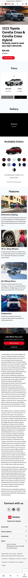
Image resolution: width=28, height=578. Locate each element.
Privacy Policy (4, 558)
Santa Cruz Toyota (12, 553)
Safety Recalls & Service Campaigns (16, 562)
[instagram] (18, 509)
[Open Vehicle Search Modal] (10, 575)
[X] (9, 509)
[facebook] (14, 509)
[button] (20, 97)
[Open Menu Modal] (2, 4)
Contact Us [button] (14, 347)
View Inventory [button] (8, 58)
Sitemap (24, 558)
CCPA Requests (12, 558)
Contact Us (18, 558)
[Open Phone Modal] (22, 4)
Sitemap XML (4, 562)
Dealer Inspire (21, 555)
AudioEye (4, 565)
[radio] (3, 159)
